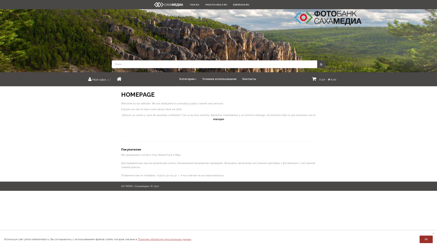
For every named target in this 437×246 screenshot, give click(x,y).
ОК (426, 239)
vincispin (218, 119)
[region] (218, 238)
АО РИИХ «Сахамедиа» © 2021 (140, 186)
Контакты (249, 79)
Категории (187, 79)
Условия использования (219, 79)
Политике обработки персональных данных (164, 239)
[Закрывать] (433, 233)
